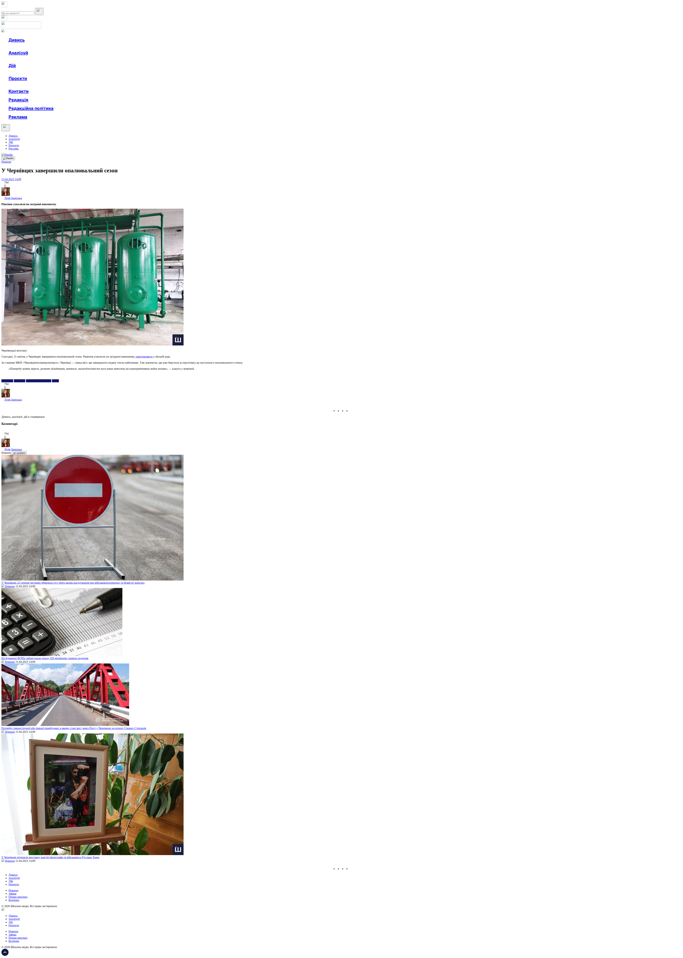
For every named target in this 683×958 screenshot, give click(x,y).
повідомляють (144, 356)
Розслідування (40, 59)
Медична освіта (62, 84)
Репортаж (49, 46)
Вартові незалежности (140, 84)
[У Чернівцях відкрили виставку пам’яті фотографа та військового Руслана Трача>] (92, 854)
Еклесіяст (178, 84)
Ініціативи (46, 72)
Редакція (18, 99)
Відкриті (43, 84)
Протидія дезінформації (109, 84)
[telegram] (351, 410)
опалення (19, 380)
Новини (20, 46)
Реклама (85, 72)
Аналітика (22, 59)
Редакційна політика (31, 108)
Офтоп (63, 46)
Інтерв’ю (34, 46)
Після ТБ (163, 84)
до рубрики (19, 453)
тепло (55, 380)
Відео (73, 46)
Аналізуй (18, 52)
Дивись (17, 40)
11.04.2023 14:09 (11, 179)
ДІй (11, 142)
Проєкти (18, 78)
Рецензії (32, 72)
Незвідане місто (25, 84)
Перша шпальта (18, 896)
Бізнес (73, 72)
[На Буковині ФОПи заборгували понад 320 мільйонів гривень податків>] (61, 655)
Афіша (19, 72)
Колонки (58, 59)
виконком (7, 380)
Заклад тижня (83, 84)
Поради (61, 72)
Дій (12, 65)
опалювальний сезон (38, 380)
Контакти (19, 91)
